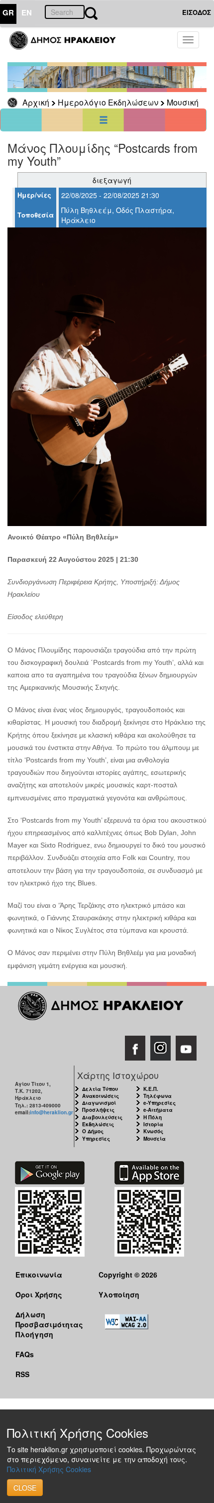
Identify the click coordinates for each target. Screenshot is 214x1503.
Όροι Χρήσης (38, 1294)
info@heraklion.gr (51, 1112)
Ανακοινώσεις (100, 1095)
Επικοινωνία (38, 1275)
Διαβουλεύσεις (102, 1117)
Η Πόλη (152, 1117)
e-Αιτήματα (158, 1109)
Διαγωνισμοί (99, 1102)
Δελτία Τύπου (100, 1088)
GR (8, 12)
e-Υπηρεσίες (159, 1102)
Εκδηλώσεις (98, 1124)
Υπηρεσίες (96, 1138)
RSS (22, 1374)
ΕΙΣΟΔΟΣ (196, 12)
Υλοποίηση (119, 1294)
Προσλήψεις (98, 1109)
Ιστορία (153, 1124)
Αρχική (35, 102)
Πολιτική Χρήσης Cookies (49, 1469)
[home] (68, 44)
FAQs (24, 1354)
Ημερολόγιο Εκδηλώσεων (108, 102)
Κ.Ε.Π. (150, 1088)
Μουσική (183, 102)
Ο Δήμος (93, 1131)
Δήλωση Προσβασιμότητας (49, 1319)
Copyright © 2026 (128, 1275)
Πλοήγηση (34, 1334)
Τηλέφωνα (157, 1095)
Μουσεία (154, 1138)
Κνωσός (153, 1131)
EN (26, 12)
